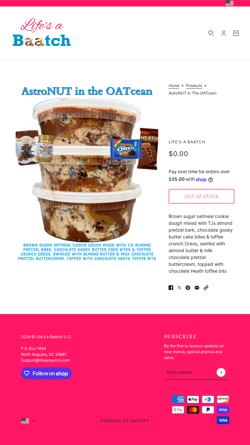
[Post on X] (179, 287)
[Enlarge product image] (87, 173)
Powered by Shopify (124, 420)
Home (174, 86)
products (194, 86)
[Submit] (220, 372)
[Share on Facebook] (171, 287)
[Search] (211, 33)
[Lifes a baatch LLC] (41, 33)
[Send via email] (197, 287)
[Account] (223, 33)
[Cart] (236, 33)
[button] (206, 287)
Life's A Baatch (187, 141)
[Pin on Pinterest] (188, 287)
